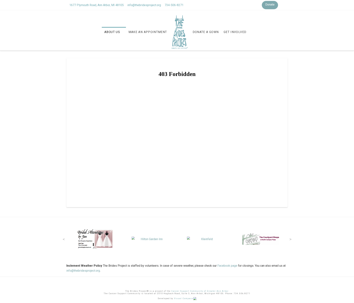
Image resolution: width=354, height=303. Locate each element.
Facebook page (227, 265)
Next (290, 239)
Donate (270, 4)
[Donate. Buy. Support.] (179, 32)
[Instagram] (286, 5)
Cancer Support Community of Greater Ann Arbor (200, 291)
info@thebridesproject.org (144, 5)
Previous (63, 239)
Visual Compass (183, 298)
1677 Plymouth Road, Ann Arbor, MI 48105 (96, 5)
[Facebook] (281, 5)
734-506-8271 (174, 5)
